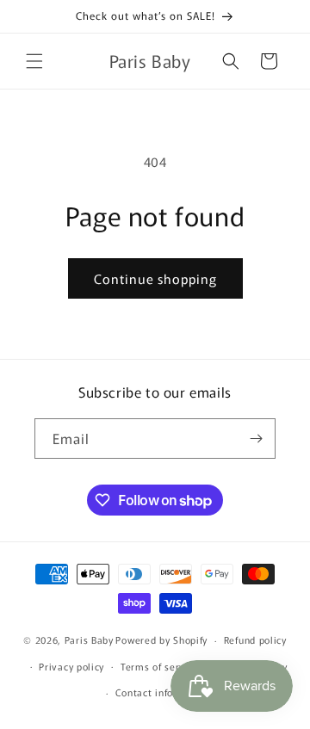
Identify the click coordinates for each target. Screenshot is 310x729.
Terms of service (160, 666)
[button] (34, 61)
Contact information (163, 692)
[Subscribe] (256, 438)
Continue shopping (155, 278)
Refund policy (255, 639)
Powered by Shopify (161, 639)
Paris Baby (89, 639)
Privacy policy (71, 666)
